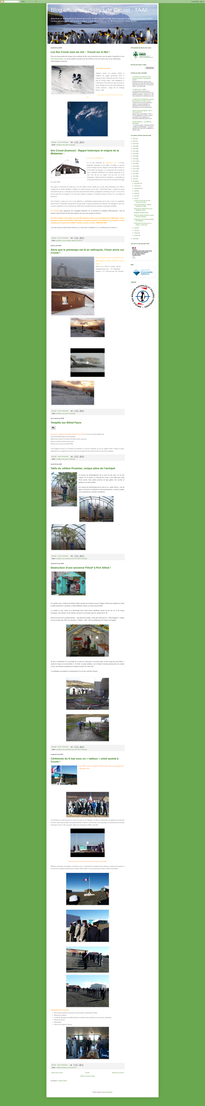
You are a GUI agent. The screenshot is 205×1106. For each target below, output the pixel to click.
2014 (134, 168)
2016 (134, 163)
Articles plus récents (57, 1072)
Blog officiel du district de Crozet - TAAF (99, 10)
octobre (136, 186)
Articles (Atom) (63, 1080)
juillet (136, 193)
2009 (134, 181)
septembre (137, 188)
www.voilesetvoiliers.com (59, 59)
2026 (134, 138)
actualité (58, 144)
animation (58, 240)
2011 (134, 176)
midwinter (74, 240)
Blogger (110, 1092)
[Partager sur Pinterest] (83, 142)
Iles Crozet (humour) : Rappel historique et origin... (142, 205)
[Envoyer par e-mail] (75, 142)
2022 (134, 148)
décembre (137, 183)
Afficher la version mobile (87, 1076)
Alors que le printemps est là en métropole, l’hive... (143, 209)
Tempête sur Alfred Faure (66, 422)
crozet (63, 144)
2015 (134, 166)
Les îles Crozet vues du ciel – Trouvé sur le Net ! (80, 52)
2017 (134, 161)
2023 (134, 146)
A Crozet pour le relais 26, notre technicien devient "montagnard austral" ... (141, 78)
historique (68, 240)
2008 (134, 238)
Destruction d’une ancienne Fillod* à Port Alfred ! (81, 567)
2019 (134, 156)
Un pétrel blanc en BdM (139, 89)
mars (135, 230)
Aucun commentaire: (63, 142)
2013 (134, 171)
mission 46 (80, 240)
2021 (134, 151)
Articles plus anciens (118, 1072)
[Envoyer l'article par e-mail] (71, 142)
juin (135, 196)
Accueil (87, 1072)
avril (135, 228)
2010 (134, 178)
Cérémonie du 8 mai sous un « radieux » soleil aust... (143, 224)
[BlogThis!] (77, 142)
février (136, 233)
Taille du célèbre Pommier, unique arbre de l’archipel (83, 468)
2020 (134, 153)
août (135, 191)
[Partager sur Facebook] (81, 142)
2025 (134, 141)
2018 (134, 158)
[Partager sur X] (79, 142)
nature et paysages (70, 144)
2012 (134, 173)
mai (135, 198)
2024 (134, 143)
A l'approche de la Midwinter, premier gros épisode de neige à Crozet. (143, 100)
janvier (136, 235)
